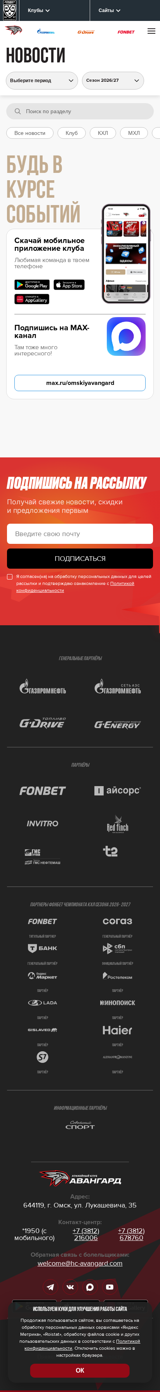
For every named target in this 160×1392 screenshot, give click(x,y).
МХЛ (134, 133)
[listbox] (113, 81)
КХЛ (103, 133)
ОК (80, 1370)
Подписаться (80, 558)
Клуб (72, 133)
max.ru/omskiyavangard (80, 383)
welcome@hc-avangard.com (80, 1263)
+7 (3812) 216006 (86, 1234)
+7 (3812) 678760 (131, 1234)
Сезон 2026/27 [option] (102, 80)
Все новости (29, 133)
